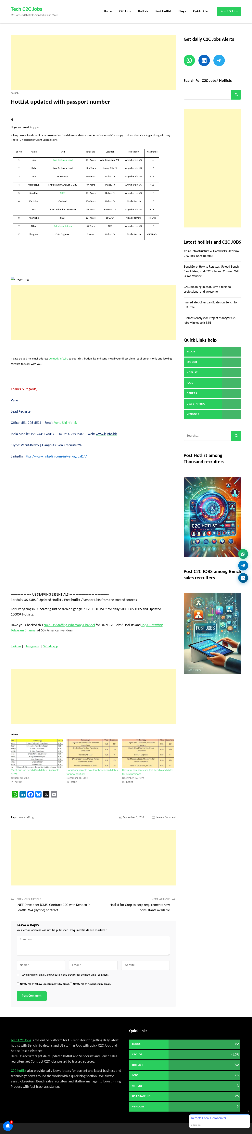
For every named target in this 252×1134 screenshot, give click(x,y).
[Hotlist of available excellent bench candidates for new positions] (92, 753)
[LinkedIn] (243, 579)
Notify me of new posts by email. (92, 984)
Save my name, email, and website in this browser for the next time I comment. (65, 975)
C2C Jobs (125, 11)
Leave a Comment (166, 817)
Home (108, 11)
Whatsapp (50, 646)
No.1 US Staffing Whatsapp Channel (69, 625)
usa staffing (26, 817)
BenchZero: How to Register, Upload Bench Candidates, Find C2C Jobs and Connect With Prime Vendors (212, 271)
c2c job (15, 93)
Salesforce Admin (63, 226)
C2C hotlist (18, 1071)
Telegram (32, 646)
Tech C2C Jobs (26, 9)
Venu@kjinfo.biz (65, 423)
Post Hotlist (163, 11)
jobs (190, 383)
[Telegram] (243, 567)
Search (236, 95)
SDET (62, 193)
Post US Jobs (229, 11)
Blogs (182, 11)
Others (192, 393)
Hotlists (143, 11)
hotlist (192, 372)
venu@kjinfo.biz (58, 358)
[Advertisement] (93, 62)
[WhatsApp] (243, 555)
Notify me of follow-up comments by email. (45, 984)
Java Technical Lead (63, 160)
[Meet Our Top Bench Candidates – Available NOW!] (37, 753)
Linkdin (16, 646)
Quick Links (200, 11)
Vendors (193, 414)
